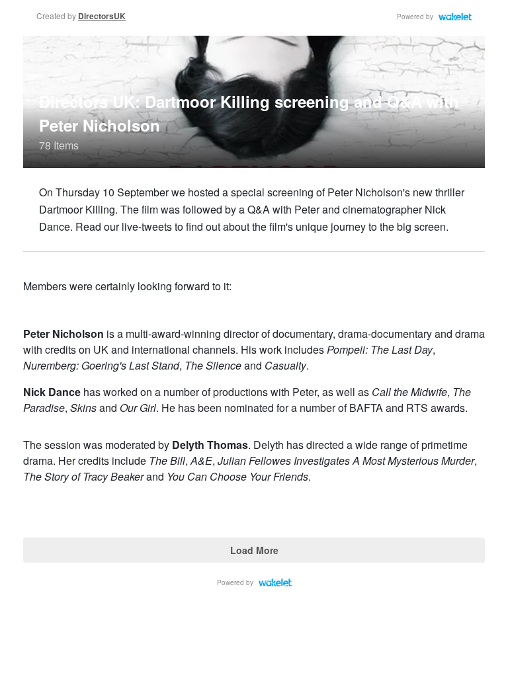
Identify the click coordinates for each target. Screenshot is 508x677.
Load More (254, 550)
